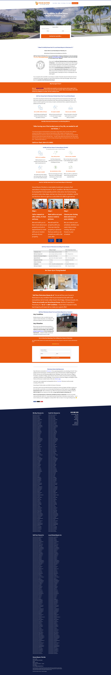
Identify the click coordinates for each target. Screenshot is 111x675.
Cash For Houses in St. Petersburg (52, 419)
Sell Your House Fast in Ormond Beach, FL (38, 638)
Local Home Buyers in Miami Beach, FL (53, 573)
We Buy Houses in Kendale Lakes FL (37, 492)
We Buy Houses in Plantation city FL (37, 446)
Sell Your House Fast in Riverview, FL (37, 571)
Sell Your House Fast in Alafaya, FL (37, 574)
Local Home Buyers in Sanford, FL (52, 604)
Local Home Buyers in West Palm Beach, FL (53, 561)
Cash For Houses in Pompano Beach (53, 438)
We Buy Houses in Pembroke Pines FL (37, 426)
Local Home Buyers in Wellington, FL (53, 599)
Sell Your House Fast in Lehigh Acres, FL (38, 554)
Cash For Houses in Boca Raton (52, 444)
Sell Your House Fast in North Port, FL (37, 589)
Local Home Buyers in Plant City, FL (52, 647)
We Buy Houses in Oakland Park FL (37, 511)
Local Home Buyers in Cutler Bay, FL (53, 639)
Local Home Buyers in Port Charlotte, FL (53, 606)
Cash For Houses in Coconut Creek (52, 483)
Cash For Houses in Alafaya (51, 452)
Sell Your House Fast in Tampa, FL (37, 539)
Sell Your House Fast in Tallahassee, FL (38, 545)
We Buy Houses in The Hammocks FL (37, 486)
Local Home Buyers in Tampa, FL (52, 539)
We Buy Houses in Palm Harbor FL (37, 480)
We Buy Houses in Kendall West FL (37, 527)
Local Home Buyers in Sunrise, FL (52, 567)
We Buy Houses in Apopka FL (36, 500)
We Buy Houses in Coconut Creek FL (37, 483)
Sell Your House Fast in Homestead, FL (38, 591)
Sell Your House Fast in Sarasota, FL (37, 615)
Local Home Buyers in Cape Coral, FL (53, 546)
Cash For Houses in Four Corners (52, 529)
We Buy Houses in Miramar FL (36, 429)
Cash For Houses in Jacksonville (52, 414)
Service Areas (76, 423)
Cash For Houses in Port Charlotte (52, 484)
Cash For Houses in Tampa (51, 417)
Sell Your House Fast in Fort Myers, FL (37, 575)
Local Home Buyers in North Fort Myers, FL (53, 642)
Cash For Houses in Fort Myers (52, 453)
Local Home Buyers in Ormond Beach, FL (53, 638)
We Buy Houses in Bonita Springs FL (37, 489)
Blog (77, 420)
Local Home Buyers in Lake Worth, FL (53, 653)
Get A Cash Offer (51, 240)
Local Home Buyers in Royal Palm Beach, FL (53, 645)
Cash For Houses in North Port (52, 467)
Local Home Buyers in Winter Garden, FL (53, 632)
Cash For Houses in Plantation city (52, 446)
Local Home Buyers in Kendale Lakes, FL (53, 614)
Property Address (55, 27)
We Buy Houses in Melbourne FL (37, 457)
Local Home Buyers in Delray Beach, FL (53, 592)
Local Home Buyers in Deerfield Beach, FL (53, 580)
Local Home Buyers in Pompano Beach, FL (53, 560)
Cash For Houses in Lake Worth (52, 531)
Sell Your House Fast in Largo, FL (37, 578)
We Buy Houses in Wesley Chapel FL (37, 497)
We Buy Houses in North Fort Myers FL (38, 520)
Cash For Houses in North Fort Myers (53, 520)
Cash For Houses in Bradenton (52, 490)
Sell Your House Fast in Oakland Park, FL (38, 633)
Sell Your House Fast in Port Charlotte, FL (38, 606)
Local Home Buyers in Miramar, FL (52, 551)
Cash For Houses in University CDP (52, 507)
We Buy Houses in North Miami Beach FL (38, 518)
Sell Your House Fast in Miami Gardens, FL (38, 562)
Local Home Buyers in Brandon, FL (52, 558)
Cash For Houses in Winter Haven (52, 512)
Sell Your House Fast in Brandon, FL (37, 558)
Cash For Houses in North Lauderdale (53, 513)
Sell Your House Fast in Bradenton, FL (37, 612)
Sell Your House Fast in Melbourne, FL (37, 579)
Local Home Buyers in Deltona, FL (52, 569)
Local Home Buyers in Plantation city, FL (53, 568)
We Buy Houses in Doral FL (36, 476)
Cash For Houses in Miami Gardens (52, 440)
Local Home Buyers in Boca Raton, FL (53, 566)
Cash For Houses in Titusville (52, 506)
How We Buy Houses (56, 57)
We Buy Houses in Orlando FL (36, 418)
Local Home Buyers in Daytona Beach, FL (53, 593)
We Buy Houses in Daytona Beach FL (37, 471)
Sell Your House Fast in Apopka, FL (37, 622)
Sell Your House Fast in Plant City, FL (37, 647)
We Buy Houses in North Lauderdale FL (38, 513)
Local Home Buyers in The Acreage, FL (53, 648)
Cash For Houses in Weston (51, 466)
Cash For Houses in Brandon (52, 436)
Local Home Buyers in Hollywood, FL (53, 549)
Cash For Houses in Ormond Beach (52, 516)
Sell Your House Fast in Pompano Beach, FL (38, 560)
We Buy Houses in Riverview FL (37, 449)
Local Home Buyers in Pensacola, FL (53, 624)
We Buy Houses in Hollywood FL (37, 427)
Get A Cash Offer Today (74, 414)
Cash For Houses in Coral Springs (52, 431)
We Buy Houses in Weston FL (36, 466)
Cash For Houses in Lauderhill (52, 465)
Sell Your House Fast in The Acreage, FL (38, 648)
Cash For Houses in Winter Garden (52, 510)
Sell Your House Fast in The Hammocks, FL (38, 608)
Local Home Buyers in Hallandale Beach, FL (53, 646)
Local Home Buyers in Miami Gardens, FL (53, 562)
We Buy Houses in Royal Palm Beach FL (38, 523)
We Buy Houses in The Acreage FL (37, 526)
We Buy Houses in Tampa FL (36, 417)
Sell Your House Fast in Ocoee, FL (37, 627)
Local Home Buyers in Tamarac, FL (52, 595)
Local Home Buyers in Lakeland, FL (52, 559)
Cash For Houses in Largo (51, 456)
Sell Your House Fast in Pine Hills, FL (37, 584)
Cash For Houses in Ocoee (51, 505)
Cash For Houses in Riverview (52, 449)
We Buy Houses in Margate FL (36, 491)
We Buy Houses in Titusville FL (37, 506)
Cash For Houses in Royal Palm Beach (53, 523)
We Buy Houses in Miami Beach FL (37, 451)
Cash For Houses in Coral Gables (52, 503)
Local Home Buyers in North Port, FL (53, 589)
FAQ (67, 3)
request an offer (40, 88)
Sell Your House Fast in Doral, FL (37, 598)
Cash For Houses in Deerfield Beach (53, 458)
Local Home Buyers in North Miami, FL (53, 601)
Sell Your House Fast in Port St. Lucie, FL (38, 544)
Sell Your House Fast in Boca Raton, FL (38, 566)
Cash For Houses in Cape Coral (52, 424)
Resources (76, 418)
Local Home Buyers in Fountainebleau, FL (53, 609)
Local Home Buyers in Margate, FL (52, 613)
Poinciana (49, 371)
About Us (69, 3)
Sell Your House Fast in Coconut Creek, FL (38, 605)
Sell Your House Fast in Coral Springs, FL (38, 553)
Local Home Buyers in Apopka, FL (52, 622)
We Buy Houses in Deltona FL (36, 447)
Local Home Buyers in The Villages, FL (53, 582)
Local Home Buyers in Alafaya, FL (52, 574)
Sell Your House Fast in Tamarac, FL (37, 595)
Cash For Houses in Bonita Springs (52, 489)
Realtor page (58, 379)
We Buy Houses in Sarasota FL (37, 493)
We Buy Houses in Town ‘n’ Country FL (38, 454)
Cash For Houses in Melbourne (52, 457)
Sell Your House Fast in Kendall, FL (37, 585)
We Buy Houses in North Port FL (37, 467)
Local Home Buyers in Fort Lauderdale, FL (53, 547)
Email (63, 31)
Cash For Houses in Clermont (52, 530)
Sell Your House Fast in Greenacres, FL (38, 644)
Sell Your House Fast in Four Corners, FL (38, 651)
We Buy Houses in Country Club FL (37, 504)
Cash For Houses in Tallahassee (52, 423)
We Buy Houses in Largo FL (36, 456)
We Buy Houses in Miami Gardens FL (37, 440)
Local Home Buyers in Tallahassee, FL (53, 545)
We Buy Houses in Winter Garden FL (37, 510)
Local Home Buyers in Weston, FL (52, 588)
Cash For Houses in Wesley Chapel (52, 497)
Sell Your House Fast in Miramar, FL (37, 551)
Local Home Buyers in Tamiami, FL (52, 618)
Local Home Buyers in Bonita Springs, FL (53, 611)
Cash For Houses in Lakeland (52, 437)
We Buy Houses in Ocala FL (36, 485)
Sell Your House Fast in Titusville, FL (37, 628)
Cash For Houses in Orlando (52, 418)
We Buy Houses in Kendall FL (36, 463)
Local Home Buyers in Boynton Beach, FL (53, 581)
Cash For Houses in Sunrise (51, 445)
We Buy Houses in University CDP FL (37, 507)
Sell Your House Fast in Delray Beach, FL (38, 592)
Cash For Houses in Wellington (52, 477)
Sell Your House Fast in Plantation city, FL (38, 568)
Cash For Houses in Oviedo (51, 519)
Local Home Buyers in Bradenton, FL (53, 612)
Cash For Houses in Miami (51, 416)
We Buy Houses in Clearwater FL (37, 433)
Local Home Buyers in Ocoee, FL (52, 627)
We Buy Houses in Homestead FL (37, 469)
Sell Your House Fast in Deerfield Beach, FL (38, 580)
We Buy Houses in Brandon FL (36, 436)
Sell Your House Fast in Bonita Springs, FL (38, 611)
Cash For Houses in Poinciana (52, 472)
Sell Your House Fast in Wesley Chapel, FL (38, 619)
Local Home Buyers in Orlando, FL (52, 540)
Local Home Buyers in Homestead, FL (53, 591)
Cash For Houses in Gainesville (52, 430)
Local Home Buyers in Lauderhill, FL (52, 587)
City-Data (59, 381)
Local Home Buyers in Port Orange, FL (53, 600)
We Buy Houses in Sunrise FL (36, 445)
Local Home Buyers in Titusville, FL (52, 628)
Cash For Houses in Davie (51, 443)
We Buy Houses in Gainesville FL (37, 430)
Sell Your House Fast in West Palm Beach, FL (38, 561)
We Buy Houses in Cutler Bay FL (37, 517)
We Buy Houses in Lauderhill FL (37, 465)
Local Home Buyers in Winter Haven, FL (53, 634)
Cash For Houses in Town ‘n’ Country (53, 454)
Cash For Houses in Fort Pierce (52, 509)
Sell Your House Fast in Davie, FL (37, 565)
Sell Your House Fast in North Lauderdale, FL (38, 635)
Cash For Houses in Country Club (52, 504)
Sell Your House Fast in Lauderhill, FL (37, 587)
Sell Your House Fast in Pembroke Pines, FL (38, 548)
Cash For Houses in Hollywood (52, 427)
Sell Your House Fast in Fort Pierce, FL (38, 631)
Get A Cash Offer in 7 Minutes (73, 10)
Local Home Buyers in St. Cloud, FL (52, 620)
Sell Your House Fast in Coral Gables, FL (38, 625)
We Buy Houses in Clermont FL (37, 530)
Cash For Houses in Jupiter (51, 474)
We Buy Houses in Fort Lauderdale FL (37, 425)
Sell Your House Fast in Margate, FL (37, 613)
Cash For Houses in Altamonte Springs (53, 514)
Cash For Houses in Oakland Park (52, 511)
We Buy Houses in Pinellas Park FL (37, 499)
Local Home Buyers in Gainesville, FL (53, 552)
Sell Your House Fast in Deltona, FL (37, 569)
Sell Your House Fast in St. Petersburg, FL (38, 541)
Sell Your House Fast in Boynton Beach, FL (38, 581)
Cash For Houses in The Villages (52, 460)
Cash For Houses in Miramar (52, 429)
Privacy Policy (76, 419)
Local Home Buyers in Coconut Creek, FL (53, 605)
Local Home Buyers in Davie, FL (52, 565)
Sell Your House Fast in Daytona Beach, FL (38, 593)
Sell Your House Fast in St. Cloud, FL (37, 620)
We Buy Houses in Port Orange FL (37, 478)
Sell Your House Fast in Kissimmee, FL (37, 586)
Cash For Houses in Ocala (51, 485)
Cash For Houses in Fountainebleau (52, 487)
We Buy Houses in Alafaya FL (36, 452)
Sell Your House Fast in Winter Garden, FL (38, 632)
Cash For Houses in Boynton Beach (52, 459)
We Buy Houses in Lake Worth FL (37, 531)
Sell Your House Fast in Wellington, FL (37, 599)
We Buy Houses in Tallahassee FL (37, 423)
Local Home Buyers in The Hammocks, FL (53, 608)
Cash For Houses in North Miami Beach (53, 518)
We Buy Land (76, 422)
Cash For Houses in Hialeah (51, 420)
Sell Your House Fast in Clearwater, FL (37, 555)
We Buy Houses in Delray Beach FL (37, 470)
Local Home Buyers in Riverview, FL (52, 571)
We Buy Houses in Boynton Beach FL (37, 459)
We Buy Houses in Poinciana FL (37, 472)
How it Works (55, 3)
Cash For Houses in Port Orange (52, 478)
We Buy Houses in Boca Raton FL (37, 444)
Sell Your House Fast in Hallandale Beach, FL (38, 646)
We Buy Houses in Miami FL (36, 416)
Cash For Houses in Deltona (51, 447)
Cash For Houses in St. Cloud (52, 498)
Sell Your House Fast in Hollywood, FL (37, 549)
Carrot (46, 671)
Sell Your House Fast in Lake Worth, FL (38, 653)
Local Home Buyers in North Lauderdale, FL (54, 635)
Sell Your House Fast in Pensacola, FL (37, 624)
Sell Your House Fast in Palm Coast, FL (37, 572)
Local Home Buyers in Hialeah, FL (52, 542)
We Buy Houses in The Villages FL (37, 460)
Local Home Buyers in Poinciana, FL (52, 594)
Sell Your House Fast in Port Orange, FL (38, 600)
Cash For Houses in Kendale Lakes (52, 492)
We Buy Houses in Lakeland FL (37, 437)
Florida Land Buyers (75, 424)
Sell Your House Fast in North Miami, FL (38, 601)
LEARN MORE (59, 240)
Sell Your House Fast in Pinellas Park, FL (38, 621)
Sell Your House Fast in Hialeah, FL (37, 542)
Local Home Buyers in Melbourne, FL (53, 579)
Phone (48, 31)
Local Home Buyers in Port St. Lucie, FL (53, 544)
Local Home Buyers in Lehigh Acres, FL (53, 554)
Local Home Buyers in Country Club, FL (53, 626)
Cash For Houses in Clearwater (52, 433)
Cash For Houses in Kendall (51, 463)
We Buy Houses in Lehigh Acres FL (37, 432)
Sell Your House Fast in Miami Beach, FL (38, 573)
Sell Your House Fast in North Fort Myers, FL (38, 642)
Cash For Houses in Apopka (51, 500)
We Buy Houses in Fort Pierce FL (37, 509)
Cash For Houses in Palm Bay (52, 434)
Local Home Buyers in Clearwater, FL (53, 555)
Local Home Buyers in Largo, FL (52, 578)
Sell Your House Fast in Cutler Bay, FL (37, 639)
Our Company (63, 3)
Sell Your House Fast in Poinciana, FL (37, 594)
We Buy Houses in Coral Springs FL (37, 431)
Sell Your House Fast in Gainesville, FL (37, 552)
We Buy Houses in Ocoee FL (36, 505)
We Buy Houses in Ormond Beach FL (37, 516)
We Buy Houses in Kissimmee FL (37, 464)
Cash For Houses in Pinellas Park (52, 499)
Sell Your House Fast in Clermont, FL (37, 652)
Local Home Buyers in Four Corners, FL (53, 651)
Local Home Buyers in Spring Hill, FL (53, 564)
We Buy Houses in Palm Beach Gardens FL (38, 494)
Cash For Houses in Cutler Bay (52, 517)
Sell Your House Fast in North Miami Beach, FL (38, 640)
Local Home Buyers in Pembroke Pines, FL (53, 548)
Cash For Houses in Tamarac (52, 473)
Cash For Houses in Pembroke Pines (53, 426)
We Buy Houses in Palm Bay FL (36, 434)
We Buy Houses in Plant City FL (37, 525)
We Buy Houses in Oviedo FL (36, 519)
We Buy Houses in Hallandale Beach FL (38, 524)
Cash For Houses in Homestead (52, 469)
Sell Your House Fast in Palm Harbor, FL (38, 602)
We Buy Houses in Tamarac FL (36, 473)
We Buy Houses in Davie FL (36, 443)
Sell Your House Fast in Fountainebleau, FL (38, 609)
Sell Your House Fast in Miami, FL (37, 538)
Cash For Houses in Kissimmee (52, 464)
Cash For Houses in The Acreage (52, 526)
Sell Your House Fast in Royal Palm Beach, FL (38, 645)
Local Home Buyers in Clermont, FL (52, 652)
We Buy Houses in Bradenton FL (37, 490)
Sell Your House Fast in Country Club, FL (38, 626)
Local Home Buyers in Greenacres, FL (53, 644)
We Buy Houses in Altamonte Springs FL (38, 514)
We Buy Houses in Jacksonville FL (37, 414)
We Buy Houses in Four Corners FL (37, 529)
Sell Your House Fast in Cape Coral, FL (37, 546)
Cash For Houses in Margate (52, 491)
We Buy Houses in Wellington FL (37, 477)
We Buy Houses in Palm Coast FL (37, 450)
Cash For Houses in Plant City (52, 525)
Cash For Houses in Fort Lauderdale (53, 425)
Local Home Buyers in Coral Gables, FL (53, 625)
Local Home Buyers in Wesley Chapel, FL (53, 619)
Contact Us (76, 415)
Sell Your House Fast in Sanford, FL (37, 604)
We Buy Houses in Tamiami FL (36, 496)
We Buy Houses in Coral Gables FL (37, 503)
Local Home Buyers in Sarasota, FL (52, 615)
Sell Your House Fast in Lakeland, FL (37, 559)
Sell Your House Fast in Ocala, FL (37, 607)
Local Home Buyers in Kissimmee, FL (53, 586)
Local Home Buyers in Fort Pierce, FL (53, 631)
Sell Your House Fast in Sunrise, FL (37, 567)
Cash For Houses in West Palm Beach (53, 439)
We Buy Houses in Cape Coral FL (37, 424)
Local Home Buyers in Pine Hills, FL (52, 584)
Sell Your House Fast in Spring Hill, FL (37, 564)
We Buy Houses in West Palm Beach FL (38, 439)
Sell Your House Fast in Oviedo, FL (37, 641)
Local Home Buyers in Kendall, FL (52, 585)
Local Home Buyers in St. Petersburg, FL (53, 541)
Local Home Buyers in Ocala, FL (52, 607)
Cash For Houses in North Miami (52, 479)
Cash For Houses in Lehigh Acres (52, 432)
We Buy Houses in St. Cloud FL (36, 498)
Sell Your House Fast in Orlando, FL (37, 540)
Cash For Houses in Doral (51, 476)
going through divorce (38, 331)
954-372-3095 (48, 142)
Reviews (59, 3)
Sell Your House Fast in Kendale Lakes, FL (38, 614)
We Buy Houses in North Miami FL (37, 479)
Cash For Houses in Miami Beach (52, 451)
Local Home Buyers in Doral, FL (52, 598)
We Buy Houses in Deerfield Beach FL (37, 458)
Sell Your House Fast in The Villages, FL (38, 582)
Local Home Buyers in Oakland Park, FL (53, 633)
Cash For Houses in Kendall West (52, 527)
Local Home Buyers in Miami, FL (52, 538)
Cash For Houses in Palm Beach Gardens (53, 494)
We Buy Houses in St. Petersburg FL (37, 419)
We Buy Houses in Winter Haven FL (37, 512)
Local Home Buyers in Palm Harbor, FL (53, 602)
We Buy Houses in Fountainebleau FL (37, 487)
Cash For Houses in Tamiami (52, 496)
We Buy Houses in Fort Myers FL (37, 453)
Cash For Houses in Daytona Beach (52, 471)
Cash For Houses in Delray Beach (52, 470)
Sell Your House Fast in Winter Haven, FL (38, 634)
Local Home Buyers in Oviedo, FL (52, 641)
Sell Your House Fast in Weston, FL (37, 588)
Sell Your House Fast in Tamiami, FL (37, 618)
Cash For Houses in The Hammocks (52, 486)
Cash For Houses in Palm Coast (52, 450)
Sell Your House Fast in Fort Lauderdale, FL (38, 547)
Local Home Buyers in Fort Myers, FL (53, 575)
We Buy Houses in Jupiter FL (36, 474)
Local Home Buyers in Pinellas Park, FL (53, 621)
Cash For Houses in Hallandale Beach (53, 524)
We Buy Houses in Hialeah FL (36, 420)
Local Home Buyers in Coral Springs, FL (53, 553)
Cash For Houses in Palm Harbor (52, 480)
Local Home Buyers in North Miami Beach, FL (54, 640)
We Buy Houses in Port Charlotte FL (37, 484)
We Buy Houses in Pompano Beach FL (37, 438)
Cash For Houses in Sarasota (52, 493)
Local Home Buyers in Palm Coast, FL (53, 572)
